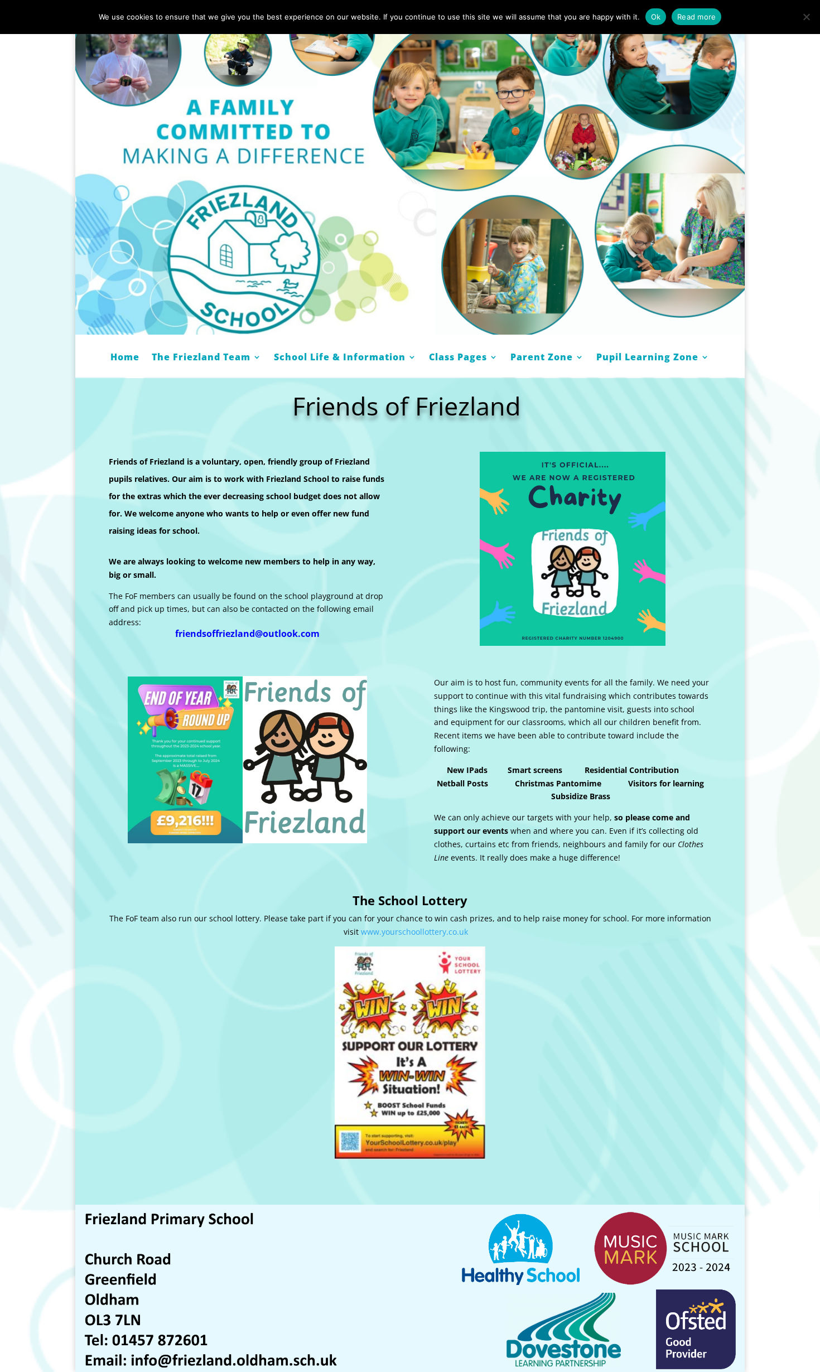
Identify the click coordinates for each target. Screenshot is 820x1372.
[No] (806, 16)
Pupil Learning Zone (647, 358)
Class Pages (458, 358)
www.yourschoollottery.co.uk (414, 931)
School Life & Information (340, 358)
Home (124, 358)
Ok (656, 16)
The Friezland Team (201, 358)
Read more (696, 16)
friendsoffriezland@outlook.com (247, 633)
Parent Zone (541, 358)
